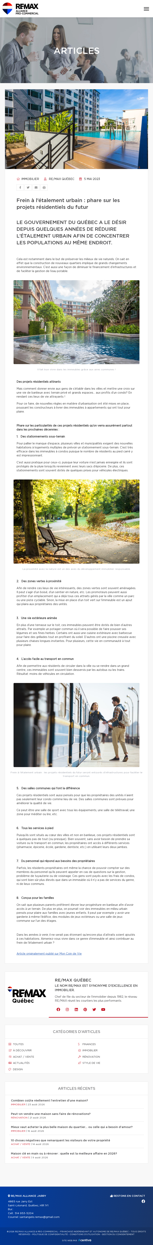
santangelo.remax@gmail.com (40, 1217)
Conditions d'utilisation (85, 1234)
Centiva (84, 1240)
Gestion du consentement (118, 1234)
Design (17, 1069)
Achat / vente (23, 1057)
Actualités (21, 1063)
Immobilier (30, 179)
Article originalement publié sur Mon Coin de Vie (49, 953)
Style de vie (91, 1063)
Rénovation (91, 1057)
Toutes (18, 1044)
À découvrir (22, 1050)
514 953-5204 (24, 1213)
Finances (89, 1044)
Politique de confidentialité (50, 1234)
